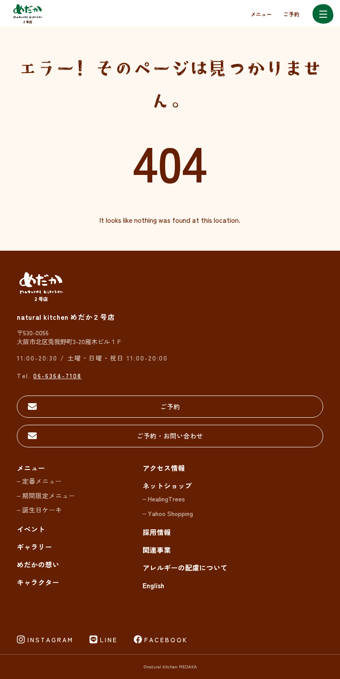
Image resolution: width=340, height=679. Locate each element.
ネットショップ (167, 485)
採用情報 (157, 532)
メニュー (261, 14)
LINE (109, 639)
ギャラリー (34, 546)
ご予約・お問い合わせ (170, 435)
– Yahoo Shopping (168, 513)
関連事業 (157, 550)
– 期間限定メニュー (46, 495)
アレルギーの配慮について (185, 567)
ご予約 (291, 14)
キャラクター (38, 582)
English (153, 585)
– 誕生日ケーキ (39, 509)
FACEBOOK (166, 639)
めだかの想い (38, 564)
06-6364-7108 (57, 375)
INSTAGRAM (50, 639)
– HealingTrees (164, 498)
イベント (31, 529)
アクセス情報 (164, 468)
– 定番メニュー (39, 480)
